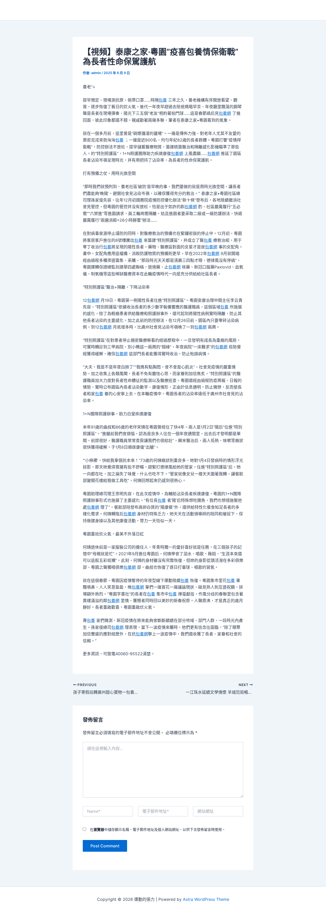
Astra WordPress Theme (206, 899)
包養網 (225, 113)
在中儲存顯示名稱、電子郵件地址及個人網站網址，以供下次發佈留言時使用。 (157, 829)
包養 (163, 100)
